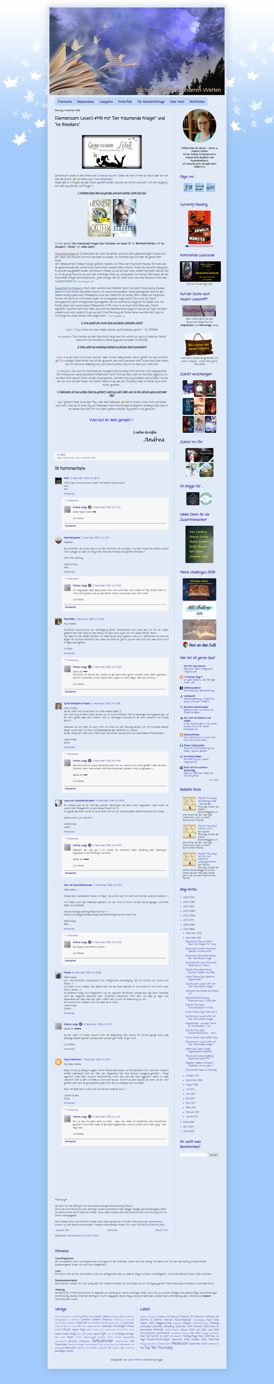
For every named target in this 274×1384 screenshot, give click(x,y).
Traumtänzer (91, 1344)
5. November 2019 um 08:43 (84, 478)
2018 (186, 1122)
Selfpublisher (102, 1341)
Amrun (68, 1316)
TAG (142, 1348)
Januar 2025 (187, 1330)
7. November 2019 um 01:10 (96, 1059)
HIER (66, 558)
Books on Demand (70, 1319)
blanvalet (70, 1348)
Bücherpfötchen (192, 735)
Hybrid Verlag (92, 1329)
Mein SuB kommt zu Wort (154, 1336)
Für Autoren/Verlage (151, 102)
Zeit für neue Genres (195, 666)
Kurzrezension (147, 1333)
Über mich (177, 102)
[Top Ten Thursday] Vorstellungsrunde (207, 800)
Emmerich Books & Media (65, 1326)
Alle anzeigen (214, 780)
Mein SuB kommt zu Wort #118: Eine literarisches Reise (200, 739)
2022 (186, 916)
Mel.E (66, 478)
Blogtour (187, 1323)
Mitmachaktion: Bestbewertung (199, 691)
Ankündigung (199, 1320)
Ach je (62, 1316)
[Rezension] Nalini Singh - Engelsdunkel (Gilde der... (199, 1050)
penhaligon (60, 1351)
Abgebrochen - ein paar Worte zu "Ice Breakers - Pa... (200, 1025)
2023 (186, 911)
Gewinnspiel (146, 1330)
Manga (121, 1334)
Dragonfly (111, 1323)
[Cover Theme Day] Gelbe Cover (201, 1037)
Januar (190, 1116)
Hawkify (58, 1329)
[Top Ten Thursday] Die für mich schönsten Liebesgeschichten (207, 858)
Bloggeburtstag (163, 1323)
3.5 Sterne (196, 1317)
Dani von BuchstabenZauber (78, 885)
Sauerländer (128, 1337)
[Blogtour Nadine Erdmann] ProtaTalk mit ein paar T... (199, 1064)
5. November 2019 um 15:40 (106, 761)
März (189, 1107)
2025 (186, 902)
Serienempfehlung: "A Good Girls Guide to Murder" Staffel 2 (199, 700)
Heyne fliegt (78, 1329)
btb (87, 1348)
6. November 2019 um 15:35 (106, 845)
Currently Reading (162, 1326)
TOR (91, 281)
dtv (110, 1348)
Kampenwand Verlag (113, 1329)
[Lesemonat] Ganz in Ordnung (200, 1070)
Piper (70, 1337)
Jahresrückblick (172, 1329)
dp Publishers (102, 1348)
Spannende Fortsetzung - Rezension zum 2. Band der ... (201, 999)
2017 (185, 1127)
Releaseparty (165, 1343)
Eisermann (128, 1323)
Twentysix (114, 1344)
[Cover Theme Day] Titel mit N (201, 1012)
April (188, 1103)
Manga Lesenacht (210, 1333)
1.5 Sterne (151, 1316)
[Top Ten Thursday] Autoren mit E (207, 827)
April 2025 (213, 1320)
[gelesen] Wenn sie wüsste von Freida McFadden (199, 711)
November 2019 (88, 457)
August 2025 (147, 1323)
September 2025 (198, 1344)
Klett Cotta (128, 1329)
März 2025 (204, 1336)
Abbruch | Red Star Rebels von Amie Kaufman (198, 775)
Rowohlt (118, 1337)
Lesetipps (185, 1333)
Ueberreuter (125, 1344)
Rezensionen (85, 102)
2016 (186, 1131)
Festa (84, 1326)
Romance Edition (105, 1337)
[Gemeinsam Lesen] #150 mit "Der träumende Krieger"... (200, 1018)
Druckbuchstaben (193, 756)
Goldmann (107, 1326)
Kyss (79, 1334)
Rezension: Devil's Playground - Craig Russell (199, 670)
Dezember (191, 933)
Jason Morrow (135, 1360)
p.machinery (129, 1348)
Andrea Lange (80, 507)
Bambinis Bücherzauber (196, 707)
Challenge (214, 1323)
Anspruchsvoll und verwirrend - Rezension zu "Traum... (201, 964)
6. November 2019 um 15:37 (98, 1024)
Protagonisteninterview (149, 1344)
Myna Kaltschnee (72, 1059)
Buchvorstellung (200, 1323)
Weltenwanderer (192, 688)
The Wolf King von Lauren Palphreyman (196, 761)
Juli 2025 (201, 1330)
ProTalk (79, 1337)
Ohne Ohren (60, 1337)
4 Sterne (209, 1317)
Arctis (85, 1316)
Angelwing (77, 1316)
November (191, 938)
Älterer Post (161, 1230)
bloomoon (81, 1348)
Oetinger (129, 1334)
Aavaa (57, 1316)
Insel (101, 1329)
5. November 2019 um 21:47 (108, 885)
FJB (79, 1326)
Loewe (96, 1334)
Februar (190, 1112)
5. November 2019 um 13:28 (106, 703)
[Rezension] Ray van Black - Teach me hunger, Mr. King (200, 943)
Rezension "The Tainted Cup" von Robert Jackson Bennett (199, 750)
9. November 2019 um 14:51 (106, 1117)
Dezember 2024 (184, 1326)
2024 (186, 906)
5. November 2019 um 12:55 (89, 619)
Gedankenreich (94, 1326)
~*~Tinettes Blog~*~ (193, 677)
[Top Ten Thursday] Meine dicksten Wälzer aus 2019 (200, 971)
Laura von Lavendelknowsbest (79, 801)
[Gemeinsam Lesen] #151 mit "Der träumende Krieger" (200, 985)
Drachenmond (100, 1323)
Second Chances (78, 1341)
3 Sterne (183, 1317)
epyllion (116, 1348)
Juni (188, 1094)
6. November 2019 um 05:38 (86, 973)
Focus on (214, 1326)
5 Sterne (156, 1320)
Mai (188, 1098)
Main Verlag (112, 1334)
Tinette (67, 973)
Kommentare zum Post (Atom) (83, 1236)
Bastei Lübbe (101, 1316)
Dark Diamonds (69, 1323)
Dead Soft (82, 1323)
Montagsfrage (190, 1336)
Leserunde (175, 1333)
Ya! (133, 1344)
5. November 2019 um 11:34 (95, 538)
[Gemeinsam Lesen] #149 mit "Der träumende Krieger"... (200, 1043)
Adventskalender (183, 1320)
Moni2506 (69, 619)
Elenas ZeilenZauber (194, 745)
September (192, 1080)
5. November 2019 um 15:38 (106, 585)
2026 (186, 897)
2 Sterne (161, 1317)
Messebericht (176, 1336)
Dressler (118, 1323)
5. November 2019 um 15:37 (106, 507)
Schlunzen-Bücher (107, 176)
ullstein (70, 1351)
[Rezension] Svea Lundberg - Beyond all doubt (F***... (200, 1057)
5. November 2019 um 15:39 (106, 667)
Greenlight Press (123, 1326)
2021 (186, 920)
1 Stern (143, 1316)
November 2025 (181, 1339)
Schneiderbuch (60, 1341)
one (122, 1348)
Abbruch (168, 1320)
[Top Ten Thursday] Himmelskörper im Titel (199, 1006)
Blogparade (177, 1323)
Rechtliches (197, 102)
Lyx (123, 316)
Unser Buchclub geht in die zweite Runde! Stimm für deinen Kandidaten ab (200, 726)
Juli (188, 1089)
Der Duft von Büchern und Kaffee (197, 719)
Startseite (65, 102)
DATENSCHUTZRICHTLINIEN (151, 1225)
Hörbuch (158, 1330)
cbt (94, 1348)
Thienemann (61, 1344)
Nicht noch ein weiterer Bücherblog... (196, 769)
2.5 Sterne (172, 1317)
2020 (186, 925)
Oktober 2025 (199, 1339)
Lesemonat (162, 1333)
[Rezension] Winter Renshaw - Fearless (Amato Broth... (201, 950)
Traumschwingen (76, 1344)
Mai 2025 (195, 1333)
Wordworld (189, 696)
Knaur (58, 1334)
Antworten (69, 494)
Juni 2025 (213, 1330)
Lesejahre (106, 102)
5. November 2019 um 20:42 (110, 801)
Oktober (190, 1076)
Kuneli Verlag (69, 1334)
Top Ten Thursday (159, 1347)
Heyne (67, 1330)
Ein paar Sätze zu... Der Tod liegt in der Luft (199, 681)
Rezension (180, 1343)
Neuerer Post (62, 1230)
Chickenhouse (119, 1320)
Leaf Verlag (87, 1334)
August (190, 1085)
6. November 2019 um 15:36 (106, 942)
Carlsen (85, 1320)
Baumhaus (114, 1316)
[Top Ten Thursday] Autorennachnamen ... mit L (201, 1032)
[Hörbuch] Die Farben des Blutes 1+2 (202, 992)
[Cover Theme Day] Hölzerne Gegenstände (200, 978)
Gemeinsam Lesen (72, 457)
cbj (91, 1348)
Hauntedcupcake (72, 538)
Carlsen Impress (102, 1320)
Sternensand (122, 1341)
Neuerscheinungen (158, 1339)
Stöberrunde (213, 1343)
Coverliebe (145, 1326)
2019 (186, 929)
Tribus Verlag (103, 1344)
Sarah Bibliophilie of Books (77, 703)
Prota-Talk (125, 102)
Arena (91, 1316)
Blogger (159, 1360)
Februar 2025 (201, 1326)
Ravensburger (90, 1337)
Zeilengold (59, 1348)
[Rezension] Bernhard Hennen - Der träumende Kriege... (201, 957)
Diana (90, 1323)
